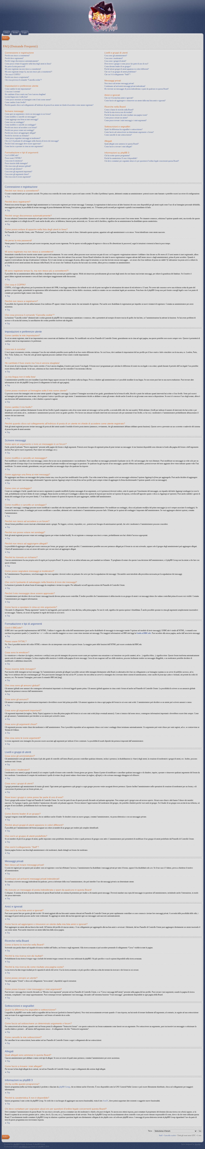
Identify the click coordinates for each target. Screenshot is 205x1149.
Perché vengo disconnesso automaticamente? (22, 61)
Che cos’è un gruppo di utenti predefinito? (120, 72)
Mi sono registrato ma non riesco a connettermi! (23, 69)
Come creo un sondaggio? (15, 122)
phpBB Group (64, 1087)
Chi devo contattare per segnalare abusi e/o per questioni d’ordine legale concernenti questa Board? (141, 161)
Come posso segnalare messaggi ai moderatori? (23, 138)
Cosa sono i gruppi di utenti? (115, 61)
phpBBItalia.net (25, 1147)
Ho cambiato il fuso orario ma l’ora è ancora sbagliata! (25, 94)
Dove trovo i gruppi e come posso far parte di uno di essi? (126, 64)
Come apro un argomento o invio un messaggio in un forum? (28, 114)
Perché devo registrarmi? (14, 58)
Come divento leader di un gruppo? (117, 66)
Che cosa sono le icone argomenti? (18, 177)
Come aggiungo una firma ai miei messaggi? (21, 119)
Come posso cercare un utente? (116, 118)
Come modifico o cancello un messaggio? (20, 117)
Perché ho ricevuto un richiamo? (17, 136)
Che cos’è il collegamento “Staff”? (117, 74)
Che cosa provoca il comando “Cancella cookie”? (23, 80)
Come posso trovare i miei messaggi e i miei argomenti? (125, 120)
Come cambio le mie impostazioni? (18, 89)
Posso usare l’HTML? (13, 158)
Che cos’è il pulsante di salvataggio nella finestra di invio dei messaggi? (32, 141)
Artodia (197, 1144)
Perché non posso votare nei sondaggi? (19, 130)
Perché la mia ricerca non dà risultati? (118, 112)
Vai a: (150, 1131)
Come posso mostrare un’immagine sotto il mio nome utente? (28, 100)
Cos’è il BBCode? (12, 155)
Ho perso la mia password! (15, 66)
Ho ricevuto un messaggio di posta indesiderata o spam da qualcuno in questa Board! (136, 89)
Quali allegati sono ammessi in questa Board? (121, 144)
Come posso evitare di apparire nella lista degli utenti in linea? (28, 64)
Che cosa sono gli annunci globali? (18, 166)
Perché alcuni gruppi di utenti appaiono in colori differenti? (126, 69)
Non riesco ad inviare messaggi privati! (119, 83)
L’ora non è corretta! (12, 92)
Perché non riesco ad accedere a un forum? (21, 127)
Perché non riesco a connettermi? (17, 55)
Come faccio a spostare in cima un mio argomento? (24, 146)
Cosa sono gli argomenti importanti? (18, 171)
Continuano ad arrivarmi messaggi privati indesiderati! (124, 86)
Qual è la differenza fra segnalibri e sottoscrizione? (123, 129)
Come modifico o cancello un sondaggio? (20, 125)
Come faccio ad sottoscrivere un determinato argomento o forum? (129, 132)
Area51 (105, 1101)
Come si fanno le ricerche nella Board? (119, 110)
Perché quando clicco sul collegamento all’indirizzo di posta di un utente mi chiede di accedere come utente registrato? (49, 105)
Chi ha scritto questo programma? (117, 155)
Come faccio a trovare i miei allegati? (118, 146)
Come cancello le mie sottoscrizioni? (118, 135)
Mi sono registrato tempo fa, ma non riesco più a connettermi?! (28, 72)
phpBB (16, 1144)
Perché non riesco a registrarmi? (17, 77)
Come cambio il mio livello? (15, 102)
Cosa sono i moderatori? (113, 58)
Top (8, 197)
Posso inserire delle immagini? (16, 163)
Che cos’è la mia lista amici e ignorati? (118, 98)
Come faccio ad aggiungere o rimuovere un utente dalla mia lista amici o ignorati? (135, 100)
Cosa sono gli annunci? (13, 169)
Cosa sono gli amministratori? (115, 55)
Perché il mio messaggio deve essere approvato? (23, 144)
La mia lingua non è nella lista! (16, 97)
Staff (161, 1135)
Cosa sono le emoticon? (14, 161)
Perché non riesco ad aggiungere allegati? (20, 133)
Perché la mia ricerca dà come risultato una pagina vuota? (125, 115)
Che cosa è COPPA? (12, 74)
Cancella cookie (170, 1135)
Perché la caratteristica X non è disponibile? (120, 158)
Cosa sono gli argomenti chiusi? (17, 174)
